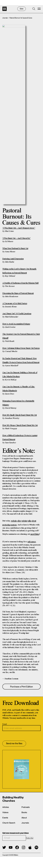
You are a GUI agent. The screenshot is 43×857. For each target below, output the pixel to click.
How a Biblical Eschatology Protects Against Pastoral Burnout (19, 437)
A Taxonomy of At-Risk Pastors (14, 303)
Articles (5, 807)
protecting (6, 525)
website (14, 521)
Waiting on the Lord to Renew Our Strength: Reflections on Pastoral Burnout (19, 271)
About (24, 817)
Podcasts (26, 807)
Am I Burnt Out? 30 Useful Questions (16, 314)
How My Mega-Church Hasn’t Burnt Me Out (20, 425)
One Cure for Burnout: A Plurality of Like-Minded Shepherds (18, 389)
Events (5, 817)
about (34, 521)
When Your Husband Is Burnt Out (15, 248)
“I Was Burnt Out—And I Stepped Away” (18, 228)
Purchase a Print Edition (21, 686)
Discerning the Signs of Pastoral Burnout (18, 293)
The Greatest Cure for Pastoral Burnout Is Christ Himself (21, 336)
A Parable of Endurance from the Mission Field (20, 283)
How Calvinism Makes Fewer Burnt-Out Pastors (21, 348)
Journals (5, 18)
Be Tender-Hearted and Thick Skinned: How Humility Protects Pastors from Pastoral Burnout (20, 360)
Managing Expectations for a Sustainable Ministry (18, 403)
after (19, 521)
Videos (5, 812)
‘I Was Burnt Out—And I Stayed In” (16, 238)
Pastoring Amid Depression (13, 259)
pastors (14, 525)
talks (29, 521)
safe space (32, 542)
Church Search (8, 823)
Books (24, 812)
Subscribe (29, 838)
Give (21, 9)
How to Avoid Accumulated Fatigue (16, 324)
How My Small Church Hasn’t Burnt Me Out (19, 415)
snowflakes (34, 534)
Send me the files (14, 743)
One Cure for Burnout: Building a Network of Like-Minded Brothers (19, 375)
